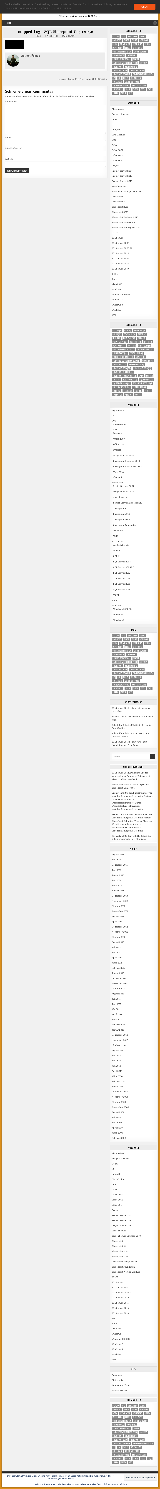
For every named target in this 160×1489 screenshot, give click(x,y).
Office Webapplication (121, 51)
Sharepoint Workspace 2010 (126, 227)
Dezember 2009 (120, 1091)
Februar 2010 (118, 1081)
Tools (114, 279)
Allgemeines (118, 109)
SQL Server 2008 (132, 81)
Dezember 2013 (120, 896)
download (116, 40)
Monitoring (117, 47)
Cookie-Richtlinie (119, 1484)
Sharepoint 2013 (137, 70)
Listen (147, 44)
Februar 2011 (118, 1025)
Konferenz (137, 44)
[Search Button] (155, 23)
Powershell (132, 55)
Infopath (116, 129)
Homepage (144, 40)
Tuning (115, 93)
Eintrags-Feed (119, 1380)
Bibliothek (132, 36)
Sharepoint (117, 66)
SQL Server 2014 (120, 258)
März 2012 (117, 963)
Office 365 (117, 160)
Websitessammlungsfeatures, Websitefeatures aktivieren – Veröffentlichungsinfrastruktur (127, 806)
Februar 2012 (118, 968)
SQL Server (117, 81)
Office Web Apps (141, 51)
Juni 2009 (117, 1122)
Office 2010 (137, 47)
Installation (125, 44)
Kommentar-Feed (121, 1385)
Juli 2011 (116, 999)
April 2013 (117, 921)
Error (126, 40)
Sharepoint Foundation (143, 74)
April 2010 (117, 1071)
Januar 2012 (118, 973)
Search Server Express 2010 (124, 62)
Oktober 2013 (118, 906)
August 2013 (118, 916)
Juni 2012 (116, 952)
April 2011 (117, 1014)
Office (115, 145)
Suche (127, 89)
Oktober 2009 (119, 1102)
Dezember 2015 (120, 865)
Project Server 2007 (121, 59)
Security (143, 62)
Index (114, 44)
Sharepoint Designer (121, 74)
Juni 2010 (117, 1061)
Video (123, 93)
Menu (9, 23)
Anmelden (117, 1375)
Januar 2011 (118, 1030)
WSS (130, 93)
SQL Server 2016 (120, 263)
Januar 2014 (118, 890)
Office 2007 (117, 150)
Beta (123, 36)
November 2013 (120, 901)
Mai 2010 (116, 1066)
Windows (116, 289)
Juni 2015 (116, 870)
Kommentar (12, 101)
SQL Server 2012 (139, 85)
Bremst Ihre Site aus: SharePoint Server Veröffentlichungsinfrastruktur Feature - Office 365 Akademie (132, 796)
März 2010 (117, 1076)
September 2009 (120, 1107)
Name (8, 137)
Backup (115, 36)
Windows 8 (117, 305)
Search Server (119, 186)
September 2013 (120, 911)
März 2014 (117, 885)
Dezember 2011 (120, 978)
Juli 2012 (116, 947)
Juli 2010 (116, 1055)
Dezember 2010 (120, 1035)
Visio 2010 (117, 284)
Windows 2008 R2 (121, 294)
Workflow (117, 310)
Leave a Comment (68, 36)
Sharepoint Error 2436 (123, 784)
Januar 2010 (118, 1086)
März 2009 (117, 1133)
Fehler (134, 40)
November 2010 (120, 1040)
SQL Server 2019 (120, 269)
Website (9, 159)
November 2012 (120, 932)
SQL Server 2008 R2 (120, 85)
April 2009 (117, 1128)
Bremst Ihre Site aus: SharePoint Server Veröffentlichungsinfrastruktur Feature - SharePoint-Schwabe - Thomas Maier (132, 817)
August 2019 (118, 854)
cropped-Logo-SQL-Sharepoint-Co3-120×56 (55, 31)
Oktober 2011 (118, 988)
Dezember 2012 (120, 927)
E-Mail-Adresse (13, 148)
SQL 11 (125, 78)
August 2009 (118, 1112)
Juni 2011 (116, 1004)
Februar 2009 (119, 1138)
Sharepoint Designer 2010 (125, 217)
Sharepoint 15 (131, 66)
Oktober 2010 (119, 1045)
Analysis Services (121, 114)
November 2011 (120, 983)
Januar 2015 (118, 875)
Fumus (38, 36)
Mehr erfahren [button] (64, 8)
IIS (113, 124)
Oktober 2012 (118, 937)
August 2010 (118, 1050)
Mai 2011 (116, 1009)
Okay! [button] (144, 7)
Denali (142, 36)
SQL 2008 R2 (136, 78)
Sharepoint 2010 (119, 70)
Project (115, 166)
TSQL (150, 89)
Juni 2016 (116, 860)
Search (136, 59)
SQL (119, 78)
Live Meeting (118, 135)
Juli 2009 (116, 1117)
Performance (118, 55)
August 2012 (118, 942)
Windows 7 (117, 299)
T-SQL (135, 89)
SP (113, 78)
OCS (114, 140)
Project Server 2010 (122, 176)
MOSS (127, 47)
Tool (143, 89)
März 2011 (117, 1019)
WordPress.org (119, 1390)
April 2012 (117, 957)
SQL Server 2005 (120, 243)
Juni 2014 (116, 880)
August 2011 (118, 994)
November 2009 (120, 1097)
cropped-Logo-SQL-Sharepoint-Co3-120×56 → (83, 79)
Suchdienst (117, 89)
